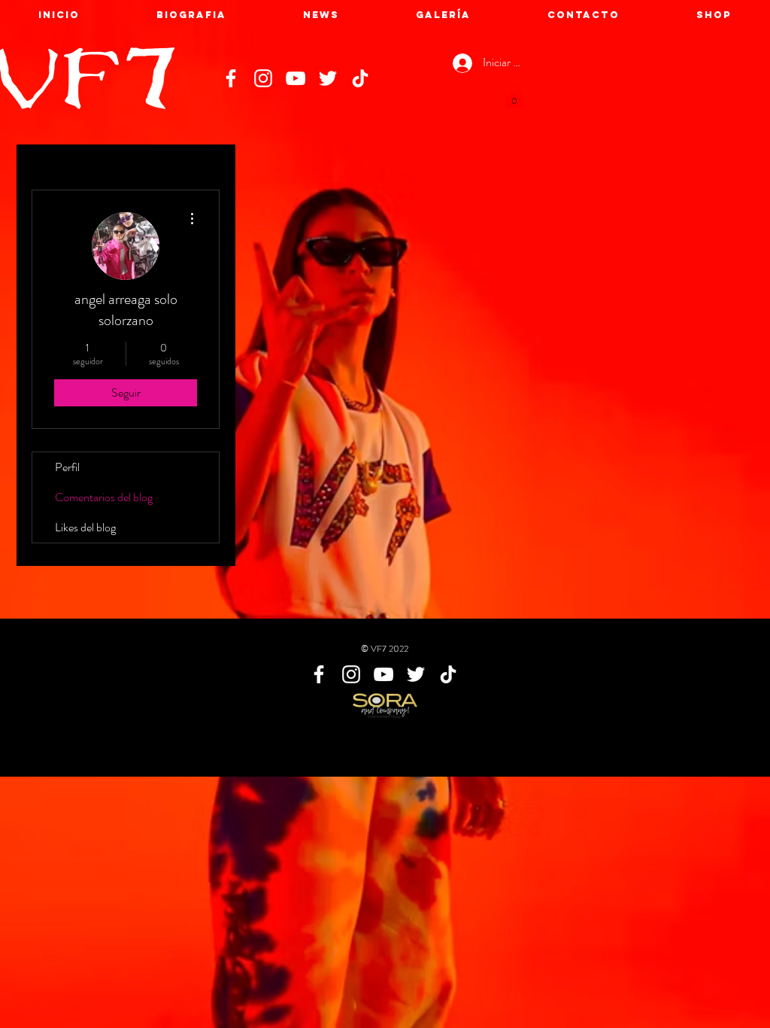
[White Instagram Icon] (263, 78)
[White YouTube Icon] (295, 78)
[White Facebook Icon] (231, 78)
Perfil (67, 467)
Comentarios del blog (104, 497)
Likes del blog (85, 527)
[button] (514, 96)
